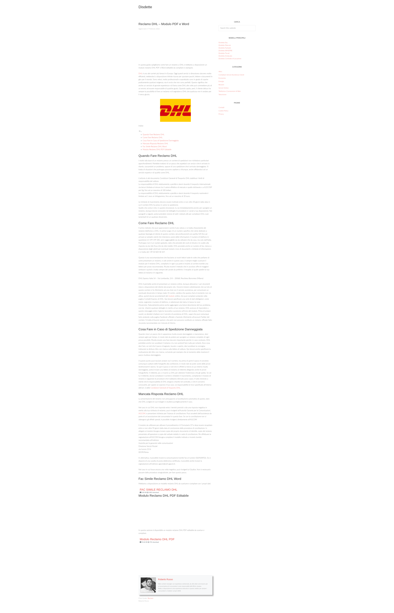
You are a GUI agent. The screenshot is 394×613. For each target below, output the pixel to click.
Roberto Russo (165, 579)
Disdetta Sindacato (225, 56)
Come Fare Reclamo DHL (153, 138)
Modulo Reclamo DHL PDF (157, 539)
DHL (140, 74)
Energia (221, 81)
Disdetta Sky (223, 42)
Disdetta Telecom (225, 45)
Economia (222, 78)
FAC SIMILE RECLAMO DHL (158, 489)
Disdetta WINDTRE (225, 50)
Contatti (221, 107)
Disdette (145, 7)
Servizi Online (223, 88)
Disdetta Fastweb (225, 48)
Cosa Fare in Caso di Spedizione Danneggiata (161, 141)
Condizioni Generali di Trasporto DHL (165, 388)
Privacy (221, 114)
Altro (220, 71)
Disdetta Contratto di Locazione (230, 58)
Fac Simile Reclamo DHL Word (155, 147)
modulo (171, 296)
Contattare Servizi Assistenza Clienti (231, 75)
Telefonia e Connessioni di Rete (230, 91)
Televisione (222, 94)
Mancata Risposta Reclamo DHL (155, 144)
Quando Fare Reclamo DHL (153, 135)
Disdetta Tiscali (224, 53)
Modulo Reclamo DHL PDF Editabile (157, 150)
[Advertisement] (175, 48)
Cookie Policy (223, 111)
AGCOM (142, 414)
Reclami (150, 598)
